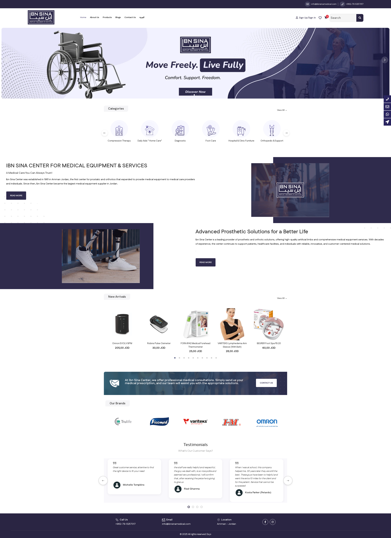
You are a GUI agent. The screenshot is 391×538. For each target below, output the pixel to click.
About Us (94, 17)
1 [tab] (174, 358)
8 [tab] (206, 358)
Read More (16, 195)
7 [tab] (202, 358)
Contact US (266, 382)
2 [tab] (179, 358)
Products (107, 17)
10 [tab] (216, 358)
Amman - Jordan (226, 524)
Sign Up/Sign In (307, 18)
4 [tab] (188, 358)
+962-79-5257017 (125, 524)
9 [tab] (211, 358)
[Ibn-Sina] (41, 17)
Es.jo (209, 534)
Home (83, 17)
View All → (282, 110)
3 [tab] (184, 358)
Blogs (118, 17)
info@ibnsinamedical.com (176, 524)
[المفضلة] (320, 17)
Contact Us (130, 17)
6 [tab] (197, 358)
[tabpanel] (122, 329)
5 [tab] (193, 358)
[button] (6, 60)
